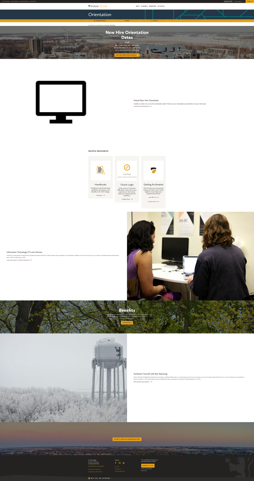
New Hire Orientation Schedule (126, 55)
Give (100, 478)
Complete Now (126, 199)
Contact (155, 20)
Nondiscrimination (120, 471)
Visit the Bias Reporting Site (142, 381)
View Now (99, 195)
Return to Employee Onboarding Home (127, 439)
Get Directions (92, 466)
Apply (92, 478)
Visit (96, 478)
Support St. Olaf (147, 465)
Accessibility (118, 469)
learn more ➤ (127, 322)
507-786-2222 (100, 466)
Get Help (117, 466)
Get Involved (106, 478)
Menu (127, 20)
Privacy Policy (144, 470)
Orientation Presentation (141, 106)
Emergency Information (94, 469)
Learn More (151, 197)
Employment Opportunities (95, 471)
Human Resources (101, 20)
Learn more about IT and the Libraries (17, 260)
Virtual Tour (151, 201)
